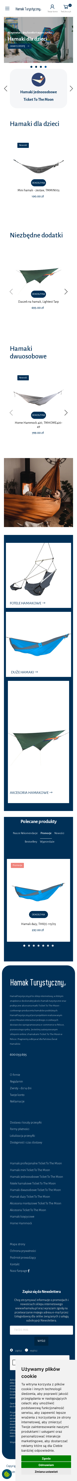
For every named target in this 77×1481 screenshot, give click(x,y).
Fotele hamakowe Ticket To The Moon (33, 1183)
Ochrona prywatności (23, 1250)
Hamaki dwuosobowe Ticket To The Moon (35, 1190)
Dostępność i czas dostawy (26, 1142)
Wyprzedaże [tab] (47, 841)
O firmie (15, 1074)
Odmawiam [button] (46, 1465)
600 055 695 (18, 1054)
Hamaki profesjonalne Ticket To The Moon (36, 1163)
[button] (53, 8)
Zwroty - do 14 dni (20, 1088)
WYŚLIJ (41, 1341)
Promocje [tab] (46, 833)
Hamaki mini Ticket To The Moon (30, 1170)
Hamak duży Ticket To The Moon (30, 1196)
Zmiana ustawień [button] (46, 1471)
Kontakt (14, 1264)
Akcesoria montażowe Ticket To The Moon (35, 1203)
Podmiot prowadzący (23, 1257)
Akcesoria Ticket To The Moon (28, 1210)
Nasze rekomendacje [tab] (25, 833)
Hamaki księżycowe (22, 1216)
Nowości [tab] (59, 833)
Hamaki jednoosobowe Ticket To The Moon (36, 1176)
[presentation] (6, 88)
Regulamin (16, 1081)
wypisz (33, 1350)
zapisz (18, 1350)
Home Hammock (21, 1223)
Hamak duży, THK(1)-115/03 (38, 924)
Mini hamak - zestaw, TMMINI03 (38, 190)
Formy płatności (19, 1129)
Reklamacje (17, 1101)
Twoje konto (17, 1095)
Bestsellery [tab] (31, 841)
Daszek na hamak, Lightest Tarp (38, 301)
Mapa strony (17, 1244)
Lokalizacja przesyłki (22, 1135)
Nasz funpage (19, 1270)
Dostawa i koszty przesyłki (26, 1122)
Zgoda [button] (46, 1458)
